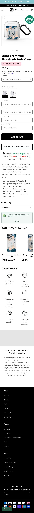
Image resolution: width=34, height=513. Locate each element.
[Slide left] (13, 50)
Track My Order (9, 413)
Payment (7, 408)
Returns (6, 395)
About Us (7, 429)
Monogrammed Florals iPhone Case (11, 255)
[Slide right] (21, 50)
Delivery (6, 400)
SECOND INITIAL (6, 124)
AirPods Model (5, 75)
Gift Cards (7, 475)
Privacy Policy (8, 467)
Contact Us (7, 417)
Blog (5, 442)
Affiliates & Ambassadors (12, 438)
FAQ (5, 404)
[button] (2, 10)
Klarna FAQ (7, 458)
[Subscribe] (28, 494)
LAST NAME (4, 108)
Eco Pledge (7, 433)
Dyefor (18, 509)
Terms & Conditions (10, 462)
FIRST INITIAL (5, 116)
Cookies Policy (8, 471)
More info (17, 221)
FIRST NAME (5, 101)
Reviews (6, 446)
